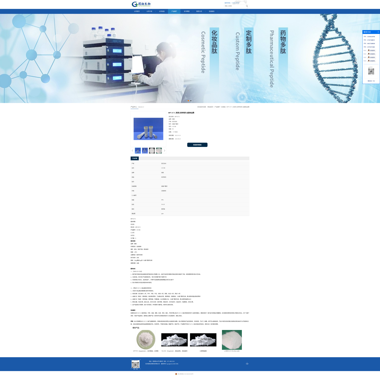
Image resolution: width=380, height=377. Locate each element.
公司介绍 (149, 11)
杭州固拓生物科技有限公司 (152, 364)
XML (177, 364)
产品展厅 (174, 11)
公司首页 (137, 11)
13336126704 (235, 3)
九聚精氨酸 (203, 351)
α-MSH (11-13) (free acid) (231, 351)
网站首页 (210, 107)
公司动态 (162, 11)
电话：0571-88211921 (169, 361)
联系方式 (199, 11)
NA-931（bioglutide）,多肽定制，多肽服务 (174, 351)
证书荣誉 (187, 11)
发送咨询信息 (197, 145)
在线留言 (211, 11)
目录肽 (223, 107)
